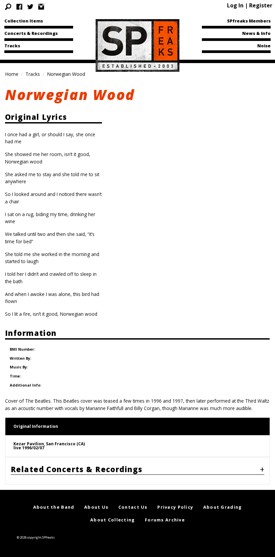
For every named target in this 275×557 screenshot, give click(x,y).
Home (11, 74)
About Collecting (112, 520)
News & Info (256, 33)
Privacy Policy (175, 507)
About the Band (53, 507)
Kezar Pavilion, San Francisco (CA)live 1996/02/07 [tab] (49, 446)
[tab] (137, 471)
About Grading (222, 507)
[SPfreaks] (137, 45)
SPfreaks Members (249, 21)
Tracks (12, 46)
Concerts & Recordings (31, 33)
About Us (96, 507)
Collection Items (23, 21)
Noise (264, 46)
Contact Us (133, 507)
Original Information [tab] (35, 426)
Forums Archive (165, 520)
